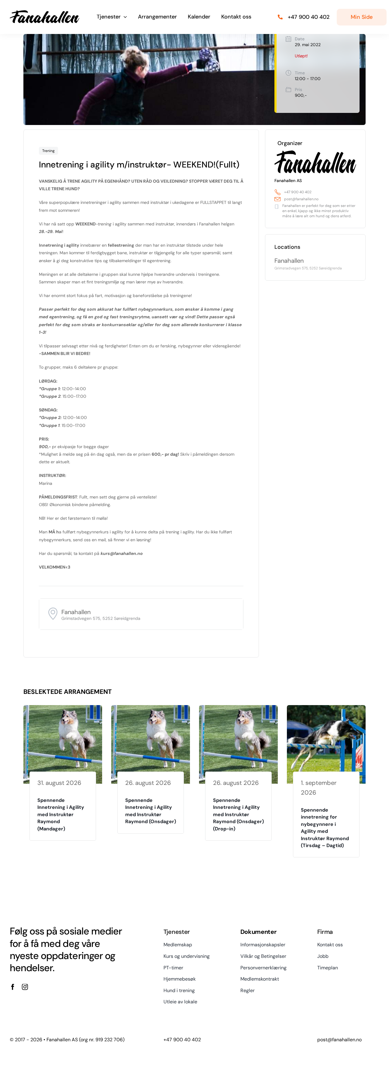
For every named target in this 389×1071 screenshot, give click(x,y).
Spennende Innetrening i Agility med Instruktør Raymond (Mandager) (60, 814)
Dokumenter (258, 932)
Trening (48, 150)
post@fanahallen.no (301, 199)
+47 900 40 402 (298, 192)
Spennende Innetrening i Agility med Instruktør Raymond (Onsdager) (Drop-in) (238, 814)
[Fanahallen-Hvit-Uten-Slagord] (44, 12)
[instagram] (25, 987)
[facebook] (13, 987)
